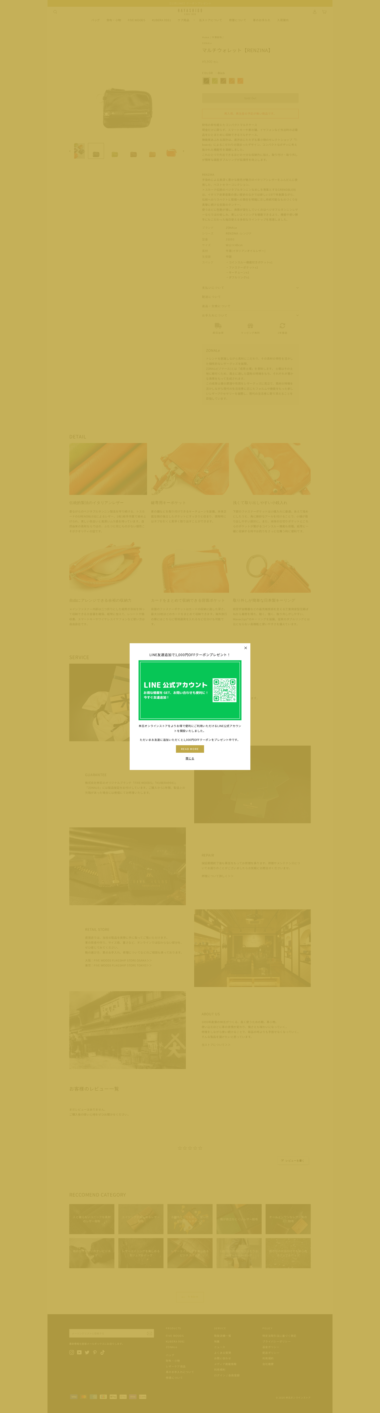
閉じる (190, 758)
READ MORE (190, 749)
